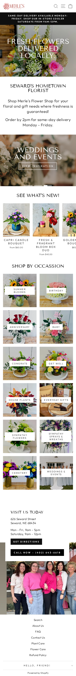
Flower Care (38, 649)
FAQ (38, 631)
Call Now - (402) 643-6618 (37, 552)
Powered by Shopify (38, 672)
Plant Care (38, 643)
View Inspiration (37, 166)
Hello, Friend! (37, 665)
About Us (38, 625)
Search (38, 620)
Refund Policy (37, 655)
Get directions (26, 541)
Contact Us (38, 637)
